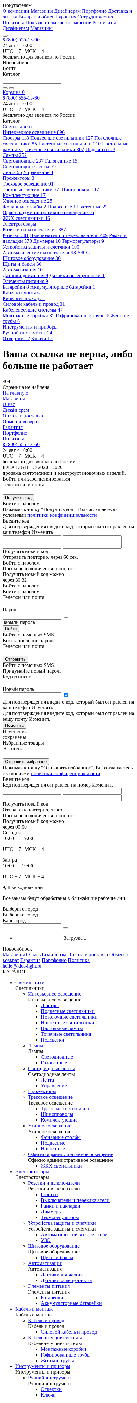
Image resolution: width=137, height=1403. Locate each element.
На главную (15, 393)
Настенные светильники (69, 143)
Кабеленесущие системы (33, 309)
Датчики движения (25, 275)
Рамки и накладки (60, 1206)
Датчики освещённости (77, 275)
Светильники (30, 982)
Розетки (16, 235)
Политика (13, 22)
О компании (16, 11)
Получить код (18, 497)
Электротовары (32, 1171)
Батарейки (16, 287)
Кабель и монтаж (34, 1309)
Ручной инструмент (27, 332)
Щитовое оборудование (32, 258)
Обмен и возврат (21, 421)
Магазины (42, 11)
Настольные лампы (62, 1028)
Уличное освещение (27, 201)
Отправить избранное (26, 761)
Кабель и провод (24, 298)
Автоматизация (23, 269)
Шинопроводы (79, 189)
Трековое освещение (28, 183)
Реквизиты (104, 22)
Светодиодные (23, 161)
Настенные (92, 206)
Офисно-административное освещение (48, 212)
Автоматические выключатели (39, 252)
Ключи (42, 338)
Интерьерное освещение (34, 132)
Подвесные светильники (61, 138)
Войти (11, 628)
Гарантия (66, 16)
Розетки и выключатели (34, 229)
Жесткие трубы (57, 1360)
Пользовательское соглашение (58, 22)
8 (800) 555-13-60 (21, 39)
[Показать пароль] (66, 616)
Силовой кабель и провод (34, 304)
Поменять (14, 725)
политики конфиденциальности (62, 515)
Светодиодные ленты (29, 166)
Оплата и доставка (23, 415)
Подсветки (100, 149)
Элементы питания (25, 281)
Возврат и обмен (36, 16)
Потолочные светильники (69, 1017)
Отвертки (16, 338)
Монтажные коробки (28, 315)
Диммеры (47, 241)
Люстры (16, 138)
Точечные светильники (54, 149)
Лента (12, 172)
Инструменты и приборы (42, 1366)
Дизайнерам (67, 11)
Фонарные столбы (24, 206)
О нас (9, 404)
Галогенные (61, 161)
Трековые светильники (31, 189)
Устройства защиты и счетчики (41, 246)
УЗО (84, 252)
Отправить (15, 659)
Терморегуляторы (83, 241)
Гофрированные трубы (82, 315)
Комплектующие (24, 195)
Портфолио (94, 11)
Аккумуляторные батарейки (62, 287)
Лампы (15, 155)
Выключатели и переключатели (69, 235)
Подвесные (61, 206)
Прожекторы (18, 178)
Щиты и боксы (22, 264)
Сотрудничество (95, 16)
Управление (38, 172)
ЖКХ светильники (26, 218)
